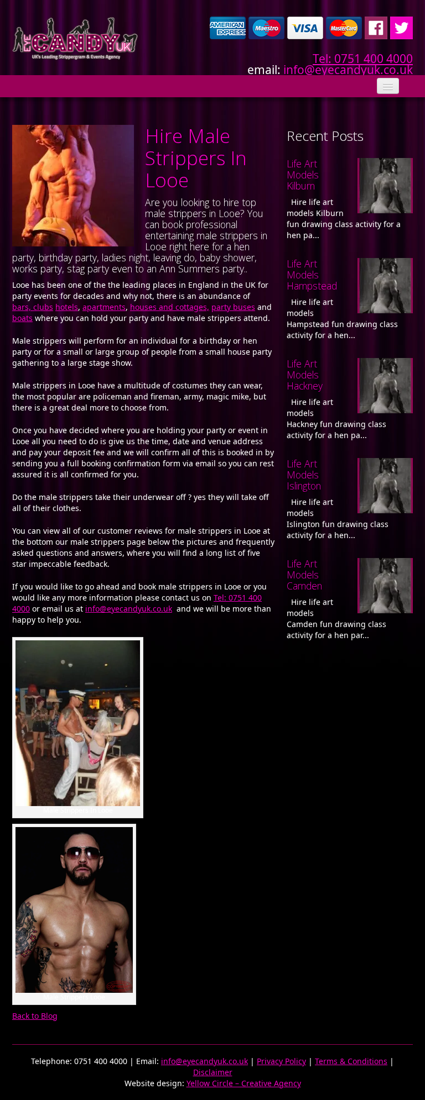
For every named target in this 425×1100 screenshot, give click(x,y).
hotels (66, 307)
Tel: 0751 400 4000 (363, 58)
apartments (104, 307)
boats (22, 318)
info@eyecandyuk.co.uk (348, 69)
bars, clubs (32, 307)
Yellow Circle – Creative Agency (243, 1083)
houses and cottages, (169, 307)
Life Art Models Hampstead (312, 274)
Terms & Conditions (351, 1061)
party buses (233, 307)
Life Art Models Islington (304, 474)
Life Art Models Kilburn (303, 174)
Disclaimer (212, 1072)
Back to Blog (35, 1015)
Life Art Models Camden (304, 574)
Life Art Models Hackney (305, 374)
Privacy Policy (281, 1061)
